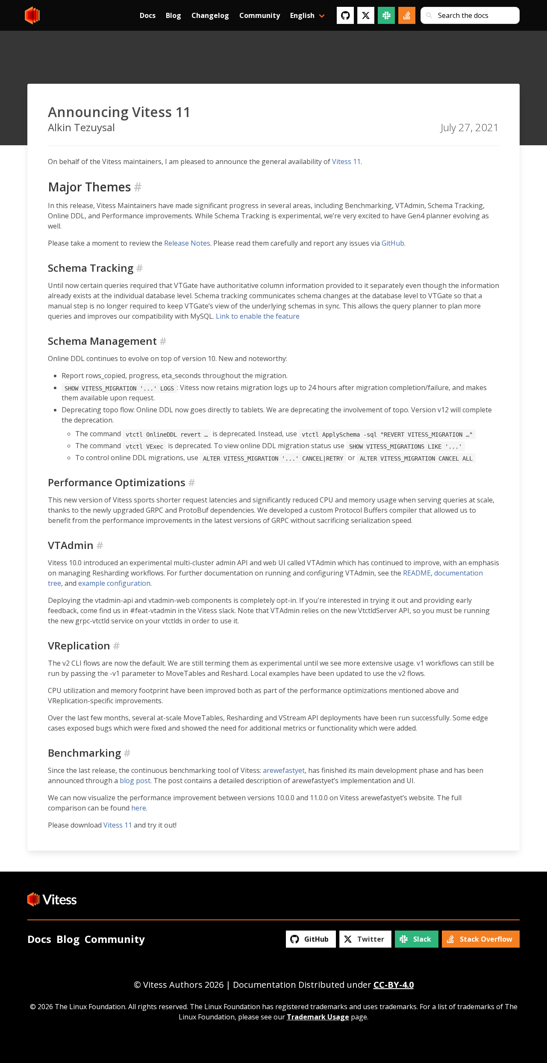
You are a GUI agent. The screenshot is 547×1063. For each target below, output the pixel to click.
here (138, 808)
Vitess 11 (346, 161)
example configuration (114, 583)
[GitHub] (345, 15)
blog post (135, 780)
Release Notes (187, 243)
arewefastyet (284, 770)
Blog (173, 15)
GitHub (393, 243)
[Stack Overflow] (406, 15)
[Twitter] (365, 15)
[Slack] (386, 15)
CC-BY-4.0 (393, 984)
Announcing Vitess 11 (119, 112)
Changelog (210, 15)
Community (259, 15)
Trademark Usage (318, 1017)
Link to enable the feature (258, 316)
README (417, 573)
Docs (148, 15)
